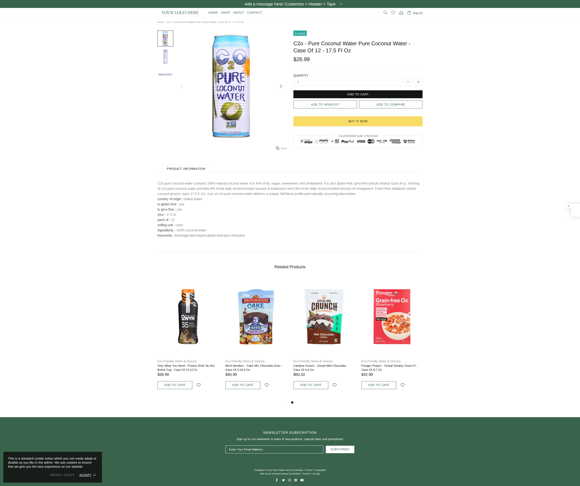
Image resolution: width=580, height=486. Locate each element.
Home (160, 22)
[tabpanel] (324, 339)
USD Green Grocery (180, 13)
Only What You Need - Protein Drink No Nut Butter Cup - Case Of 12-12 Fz (186, 367)
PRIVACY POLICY (62, 475)
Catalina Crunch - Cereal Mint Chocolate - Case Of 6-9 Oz (320, 367)
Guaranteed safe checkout (358, 136)
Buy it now (358, 121)
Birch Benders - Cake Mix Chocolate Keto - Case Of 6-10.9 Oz (253, 367)
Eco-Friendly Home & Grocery (177, 361)
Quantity (300, 75)
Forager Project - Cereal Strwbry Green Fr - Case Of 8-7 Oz (389, 367)
